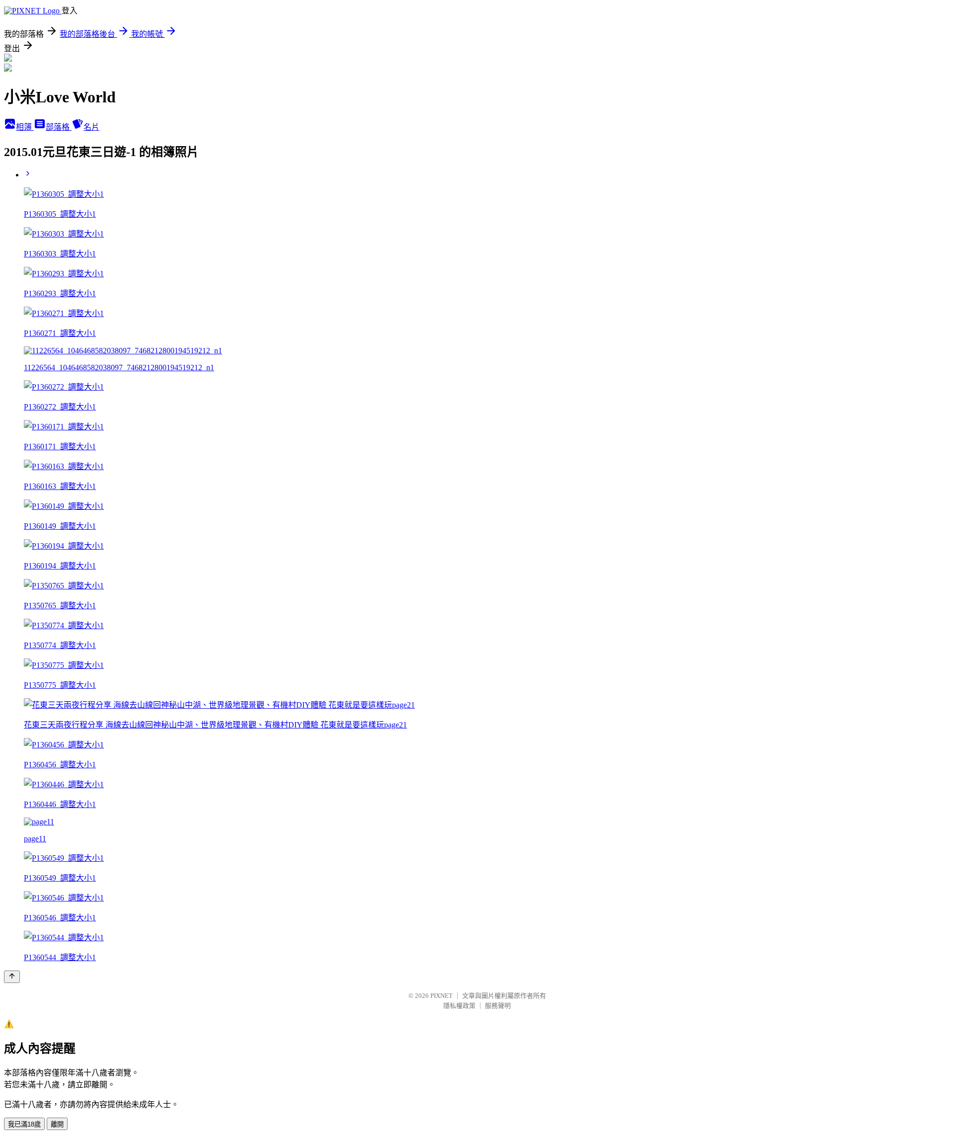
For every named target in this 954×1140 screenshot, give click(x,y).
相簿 (25, 127)
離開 (57, 1124)
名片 (91, 127)
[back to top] (12, 977)
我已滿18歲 (24, 1124)
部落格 (59, 127)
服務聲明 (498, 1005)
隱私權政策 (459, 1005)
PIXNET (441, 995)
